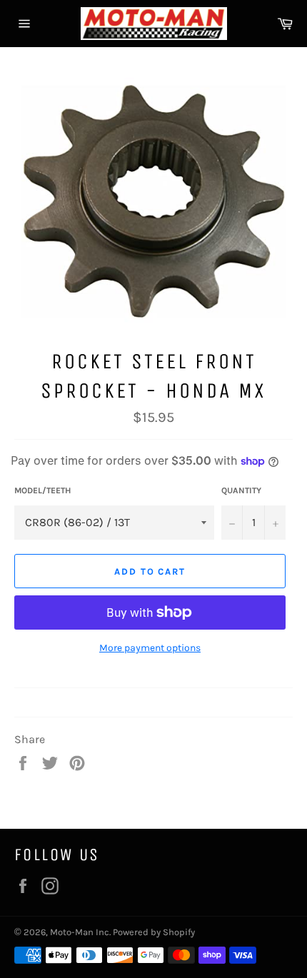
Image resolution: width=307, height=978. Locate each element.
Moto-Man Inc (79, 932)
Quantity (241, 490)
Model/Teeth (42, 490)
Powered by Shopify (154, 932)
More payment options (150, 648)
